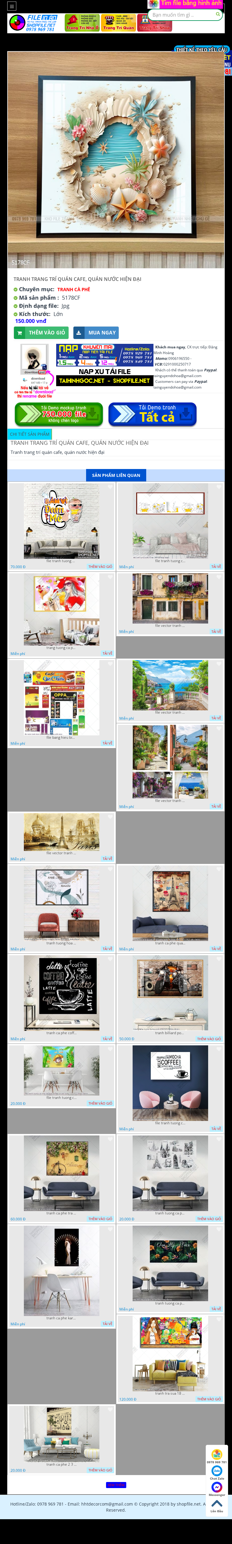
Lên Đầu (217, 1511)
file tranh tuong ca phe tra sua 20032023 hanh (170, 561)
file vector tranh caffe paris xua (62, 853)
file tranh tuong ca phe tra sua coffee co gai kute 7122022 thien (62, 1098)
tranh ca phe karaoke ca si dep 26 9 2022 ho (62, 1318)
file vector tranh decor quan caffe (170, 712)
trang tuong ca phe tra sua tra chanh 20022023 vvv (62, 648)
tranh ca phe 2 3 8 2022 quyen (62, 1464)
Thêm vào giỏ (47, 332)
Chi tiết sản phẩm (30, 434)
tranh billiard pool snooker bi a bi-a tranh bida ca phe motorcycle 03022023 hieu (170, 1033)
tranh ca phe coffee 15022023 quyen (62, 1033)
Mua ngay (102, 332)
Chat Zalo (217, 1478)
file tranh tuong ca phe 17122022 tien (170, 1123)
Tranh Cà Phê (73, 289)
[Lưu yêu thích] (110, 487)
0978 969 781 (217, 1462)
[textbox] (185, 15)
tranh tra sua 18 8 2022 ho (170, 1393)
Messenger (217, 1495)
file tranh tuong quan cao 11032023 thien (62, 561)
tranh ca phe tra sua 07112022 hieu (62, 1213)
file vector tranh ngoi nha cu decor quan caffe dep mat (170, 626)
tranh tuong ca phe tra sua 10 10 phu (170, 1213)
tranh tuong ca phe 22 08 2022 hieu (170, 1303)
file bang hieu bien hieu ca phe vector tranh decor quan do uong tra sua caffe (62, 737)
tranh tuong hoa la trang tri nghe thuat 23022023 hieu (62, 943)
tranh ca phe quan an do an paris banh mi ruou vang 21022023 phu (170, 943)
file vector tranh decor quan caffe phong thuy (170, 801)
